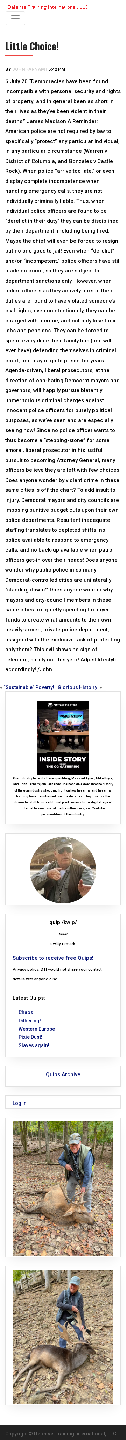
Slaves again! (34, 1045)
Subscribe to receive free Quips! (53, 958)
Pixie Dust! (30, 1037)
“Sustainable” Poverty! (29, 687)
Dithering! (30, 1020)
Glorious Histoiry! (78, 687)
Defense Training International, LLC (75, 1434)
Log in (20, 1103)
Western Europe (37, 1029)
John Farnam (28, 69)
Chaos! (27, 1012)
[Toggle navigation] (15, 18)
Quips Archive (63, 1074)
